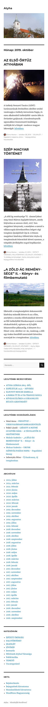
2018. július (11, 546)
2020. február (12, 503)
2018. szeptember (14, 539)
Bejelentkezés (12, 683)
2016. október (12, 615)
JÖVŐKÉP (37, 255)
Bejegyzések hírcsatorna (17, 686)
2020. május (11, 493)
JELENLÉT (37, 135)
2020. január (12, 506)
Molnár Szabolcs (13, 437)
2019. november (13, 513)
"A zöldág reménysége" (12, 257)
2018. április (11, 555)
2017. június (11, 588)
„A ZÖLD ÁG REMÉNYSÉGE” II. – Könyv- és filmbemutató (23, 273)
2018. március (12, 559)
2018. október (12, 536)
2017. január (11, 605)
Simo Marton (12, 135)
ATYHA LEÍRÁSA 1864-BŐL (18, 385)
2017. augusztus (13, 582)
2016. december (13, 608)
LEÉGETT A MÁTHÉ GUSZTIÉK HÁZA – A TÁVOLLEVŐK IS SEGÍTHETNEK (23, 431)
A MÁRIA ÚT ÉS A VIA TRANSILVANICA (24, 395)
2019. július (11, 523)
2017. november (13, 572)
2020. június (11, 490)
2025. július (11, 480)
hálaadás (16, 349)
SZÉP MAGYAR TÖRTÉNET (16, 151)
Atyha (8, 8)
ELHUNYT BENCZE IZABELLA (19, 392)
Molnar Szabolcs (13, 447)
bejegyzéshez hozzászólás (14, 259)
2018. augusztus (13, 542)
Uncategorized (13, 664)
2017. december (13, 569)
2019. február (12, 526)
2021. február (12, 486)
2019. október (12, 516)
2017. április (11, 595)
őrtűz (21, 137)
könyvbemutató (33, 257)
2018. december (13, 529)
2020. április (11, 496)
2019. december (13, 509)
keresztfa (10, 650)
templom (28, 349)
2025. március (12, 483)
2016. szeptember (14, 618)
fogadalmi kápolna (11, 137)
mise (22, 349)
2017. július (11, 585)
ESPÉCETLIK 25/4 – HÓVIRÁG (20, 388)
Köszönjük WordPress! (18, 702)
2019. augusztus (13, 519)
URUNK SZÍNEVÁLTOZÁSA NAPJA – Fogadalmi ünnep (24, 450)
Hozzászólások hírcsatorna (18, 690)
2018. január (11, 565)
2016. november (13, 611)
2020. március (12, 500)
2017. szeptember (14, 578)
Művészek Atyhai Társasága (19, 654)
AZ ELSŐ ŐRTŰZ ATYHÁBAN (17, 62)
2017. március (12, 598)
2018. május (11, 552)
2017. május (11, 592)
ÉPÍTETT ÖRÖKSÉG (15, 637)
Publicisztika (12, 657)
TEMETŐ (10, 660)
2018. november (13, 532)
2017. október (12, 575)
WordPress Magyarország (18, 693)
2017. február (12, 601)
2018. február (12, 562)
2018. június (11, 549)
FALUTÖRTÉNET (18, 255)
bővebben (19, 128)
